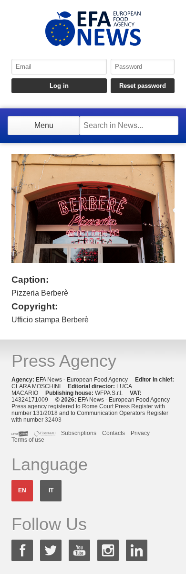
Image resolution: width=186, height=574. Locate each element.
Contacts (113, 433)
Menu (43, 125)
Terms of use (27, 439)
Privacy (140, 433)
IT (51, 490)
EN (22, 490)
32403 (53, 419)
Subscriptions (78, 433)
